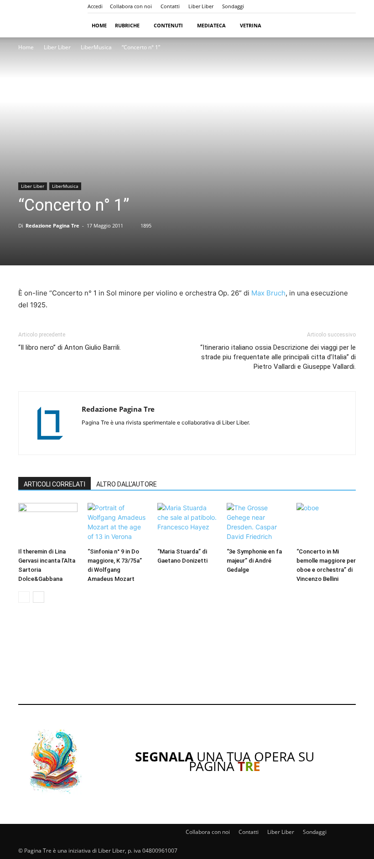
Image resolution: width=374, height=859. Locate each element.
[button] (345, 25)
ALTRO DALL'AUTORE (126, 484)
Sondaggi (233, 6)
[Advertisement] (187, 659)
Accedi (95, 6)
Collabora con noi (131, 6)
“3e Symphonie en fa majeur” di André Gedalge (254, 560)
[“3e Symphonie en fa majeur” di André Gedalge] (256, 523)
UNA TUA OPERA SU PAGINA (224, 761)
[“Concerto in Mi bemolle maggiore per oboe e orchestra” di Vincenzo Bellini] (326, 523)
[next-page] (38, 597)
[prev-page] (24, 597)
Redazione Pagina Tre (52, 225)
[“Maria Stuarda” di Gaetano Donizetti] (187, 523)
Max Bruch (268, 293)
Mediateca (211, 25)
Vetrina (250, 25)
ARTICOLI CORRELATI (54, 484)
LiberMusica (96, 47)
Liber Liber (200, 6)
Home (99, 25)
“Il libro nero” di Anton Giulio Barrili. (69, 347)
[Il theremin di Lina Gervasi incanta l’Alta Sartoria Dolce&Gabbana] (48, 523)
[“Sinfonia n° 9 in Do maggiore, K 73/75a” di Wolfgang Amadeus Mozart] (117, 523)
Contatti (170, 6)
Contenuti (168, 25)
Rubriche (127, 25)
